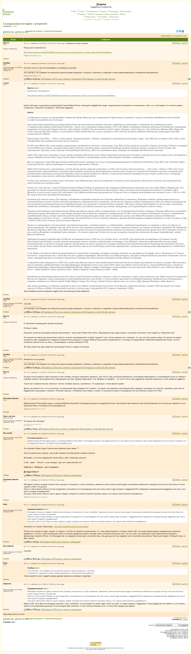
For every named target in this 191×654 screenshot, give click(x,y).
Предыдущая (166, 36)
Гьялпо (39, 55)
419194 (27, 563)
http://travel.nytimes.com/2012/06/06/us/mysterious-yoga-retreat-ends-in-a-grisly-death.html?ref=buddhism (68, 52)
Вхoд (124, 14)
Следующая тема (180, 36)
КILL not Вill (41, 409)
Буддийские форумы (34, 31)
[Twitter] (177, 31)
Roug (39, 76)
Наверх (6, 59)
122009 (27, 316)
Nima (38, 497)
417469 (27, 433)
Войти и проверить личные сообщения (104, 14)
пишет (36, 88)
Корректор (44, 497)
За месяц (116, 19)
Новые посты (91, 17)
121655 (27, 43)
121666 (27, 63)
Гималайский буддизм (53, 31)
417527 (27, 505)
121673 (27, 299)
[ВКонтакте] (183, 31)
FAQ (74, 11)
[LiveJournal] (180, 31)
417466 (27, 416)
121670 (27, 83)
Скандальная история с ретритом (25, 23)
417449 (27, 399)
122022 (27, 372)
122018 (27, 355)
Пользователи (93, 11)
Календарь (114, 11)
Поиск (82, 11)
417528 (27, 546)
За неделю (115, 17)
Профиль (82, 14)
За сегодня (103, 17)
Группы (104, 11)
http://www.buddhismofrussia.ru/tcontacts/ (71, 527)
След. (15, 26)
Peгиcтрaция (126, 11)
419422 (27, 584)
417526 (27, 480)
